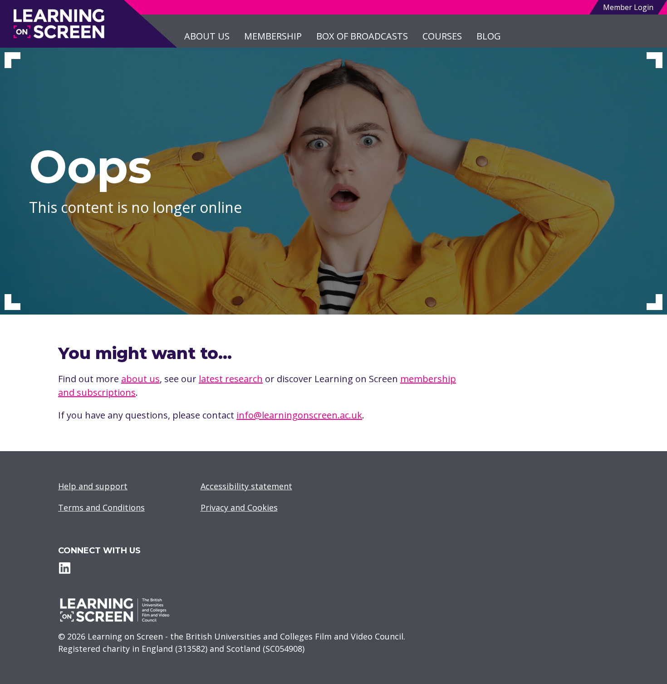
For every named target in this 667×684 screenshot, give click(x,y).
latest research (231, 379)
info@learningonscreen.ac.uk (299, 415)
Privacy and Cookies (239, 507)
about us (140, 379)
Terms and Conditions (101, 507)
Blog (488, 36)
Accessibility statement (246, 486)
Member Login (628, 7)
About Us (207, 36)
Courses (442, 36)
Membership (273, 36)
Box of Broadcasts (362, 36)
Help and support (93, 486)
